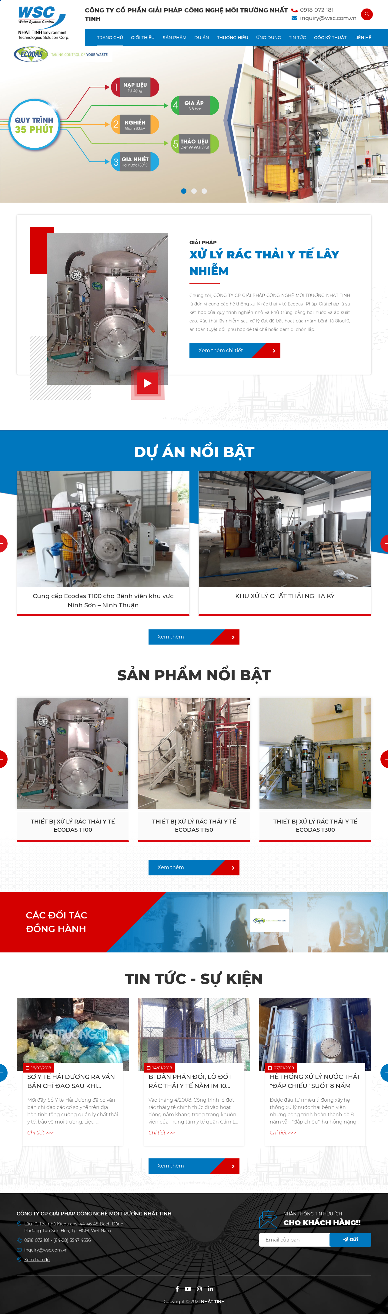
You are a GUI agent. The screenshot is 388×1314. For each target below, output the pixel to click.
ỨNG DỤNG (268, 37)
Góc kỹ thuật (330, 37)
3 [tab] (204, 192)
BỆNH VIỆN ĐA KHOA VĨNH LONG (284, 596)
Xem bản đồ (37, 1259)
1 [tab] (184, 192)
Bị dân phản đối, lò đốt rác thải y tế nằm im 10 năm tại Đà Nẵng (190, 1081)
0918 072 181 (317, 10)
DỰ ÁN (201, 37)
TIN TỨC (297, 37)
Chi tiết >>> (40, 1133)
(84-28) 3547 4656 (72, 1240)
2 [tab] (194, 192)
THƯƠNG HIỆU (232, 37)
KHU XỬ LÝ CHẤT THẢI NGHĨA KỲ (103, 596)
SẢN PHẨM (174, 37)
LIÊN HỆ (362, 37)
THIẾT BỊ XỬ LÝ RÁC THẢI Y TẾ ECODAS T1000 (315, 825)
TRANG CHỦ (110, 37)
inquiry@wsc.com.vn (328, 18)
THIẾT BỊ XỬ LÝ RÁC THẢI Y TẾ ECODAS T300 (194, 825)
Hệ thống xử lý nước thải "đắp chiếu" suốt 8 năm (314, 1081)
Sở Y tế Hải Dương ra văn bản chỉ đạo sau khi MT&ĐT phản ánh (71, 1081)
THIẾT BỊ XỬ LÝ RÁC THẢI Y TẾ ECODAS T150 (73, 825)
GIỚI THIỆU (143, 37)
